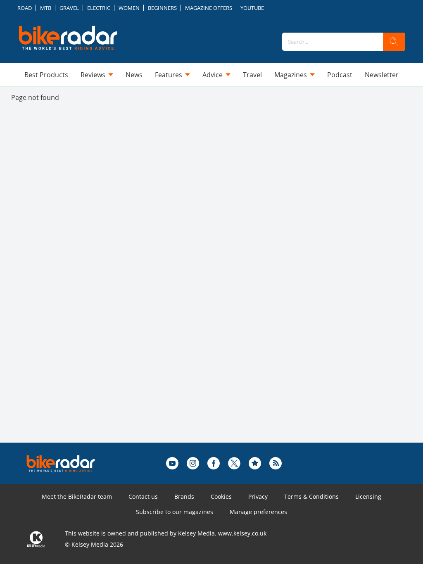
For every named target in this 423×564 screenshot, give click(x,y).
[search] (394, 42)
